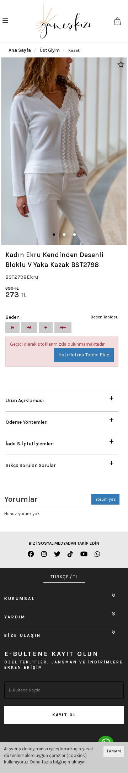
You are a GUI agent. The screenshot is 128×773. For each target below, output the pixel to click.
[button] (53, 234)
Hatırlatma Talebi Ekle (83, 355)
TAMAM (114, 751)
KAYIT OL (64, 715)
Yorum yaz (105, 499)
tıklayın (78, 761)
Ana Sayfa (20, 50)
